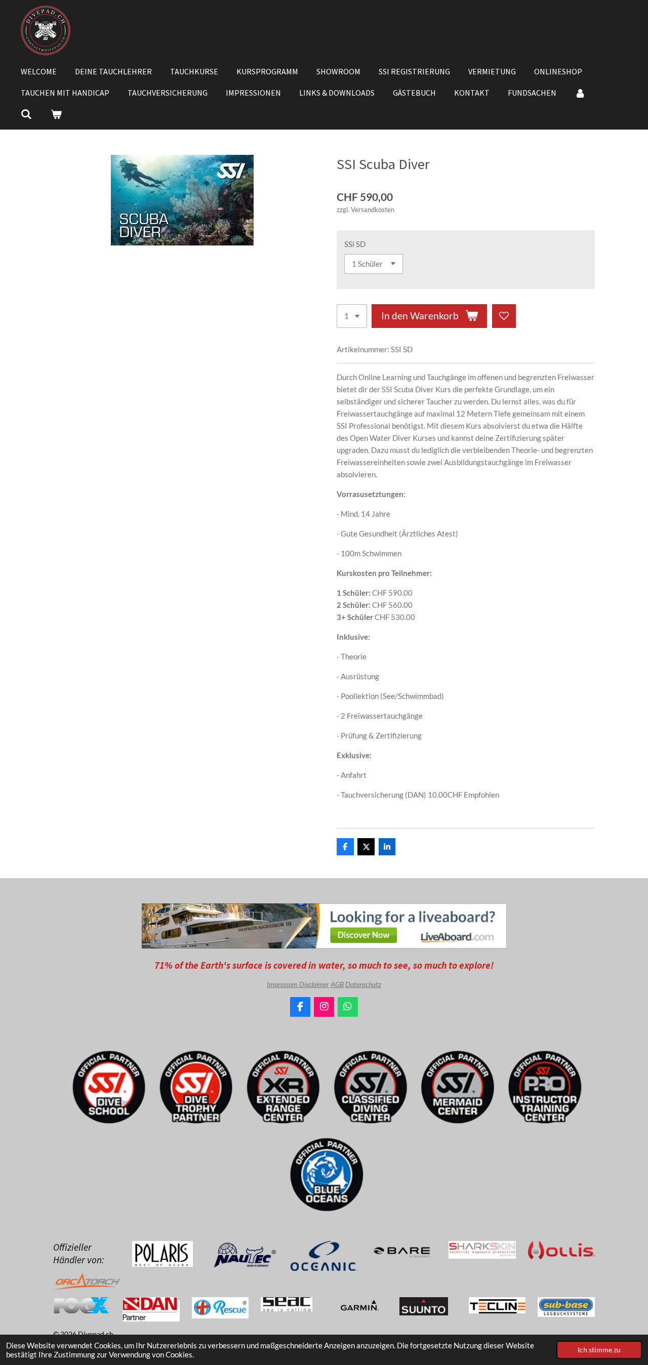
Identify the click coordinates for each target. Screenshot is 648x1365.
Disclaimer (314, 984)
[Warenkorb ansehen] (56, 114)
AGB (337, 984)
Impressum (283, 984)
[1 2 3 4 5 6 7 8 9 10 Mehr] (352, 316)
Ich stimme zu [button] (599, 1350)
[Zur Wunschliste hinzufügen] (504, 316)
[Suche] (26, 114)
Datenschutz (363, 984)
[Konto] (580, 92)
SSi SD (355, 244)
